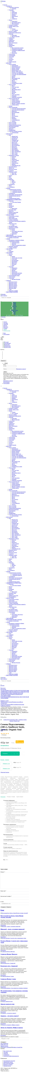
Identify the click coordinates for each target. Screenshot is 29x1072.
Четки (10, 204)
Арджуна (11, 59)
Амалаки (14, 8)
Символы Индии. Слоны (8, 979)
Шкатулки (14, 262)
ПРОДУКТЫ (9, 133)
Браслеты (11, 211)
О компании (6, 1054)
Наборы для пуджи (13, 212)
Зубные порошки (16, 101)
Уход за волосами (13, 107)
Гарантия (5, 1053)
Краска (13, 117)
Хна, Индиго (15, 116)
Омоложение (15, 65)
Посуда (10, 254)
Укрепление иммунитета (15, 32)
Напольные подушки (17, 273)
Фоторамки (14, 261)
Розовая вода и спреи (17, 83)
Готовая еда (12, 184)
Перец (13, 157)
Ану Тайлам (15, 30)
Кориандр (14, 159)
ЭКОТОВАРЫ (9, 235)
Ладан (10, 197)
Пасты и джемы (13, 31)
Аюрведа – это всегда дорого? (10, 1016)
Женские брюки (13, 287)
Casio (13, 225)
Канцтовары (12, 228)
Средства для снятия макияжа (19, 74)
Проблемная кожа (16, 66)
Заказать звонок (4, 1046)
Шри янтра (14, 208)
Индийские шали (13, 226)
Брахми (11, 44)
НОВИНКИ (12, 696)
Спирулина (11, 37)
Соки (13, 183)
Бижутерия (11, 217)
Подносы (14, 264)
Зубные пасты (15, 99)
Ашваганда (11, 40)
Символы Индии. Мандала (9, 954)
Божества (11, 200)
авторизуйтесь (5, 745)
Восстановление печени (17, 47)
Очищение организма (17, 49)
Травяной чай (15, 140)
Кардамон (14, 161)
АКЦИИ (7, 696)
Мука (10, 185)
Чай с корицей (15, 150)
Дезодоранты (12, 127)
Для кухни (11, 278)
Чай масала (14, 147)
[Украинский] (6, 345)
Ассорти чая (15, 141)
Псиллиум (14, 13)
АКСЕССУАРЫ (10, 214)
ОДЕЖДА (8, 280)
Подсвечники (15, 260)
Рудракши (11, 206)
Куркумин (14, 35)
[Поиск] (1, 301)
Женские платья (13, 283)
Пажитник (14, 12)
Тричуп (13, 121)
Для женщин (12, 55)
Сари (10, 289)
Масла (10, 20)
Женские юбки (12, 288)
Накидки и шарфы (13, 290)
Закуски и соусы (13, 169)
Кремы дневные (16, 68)
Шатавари (11, 41)
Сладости (11, 170)
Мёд (10, 176)
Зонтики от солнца (13, 227)
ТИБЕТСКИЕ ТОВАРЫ (11, 693)
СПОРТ (8, 238)
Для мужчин (12, 54)
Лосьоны (14, 92)
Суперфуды (12, 187)
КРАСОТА (8, 63)
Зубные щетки (15, 104)
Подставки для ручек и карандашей (17, 232)
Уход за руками (12, 122)
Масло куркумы (15, 36)
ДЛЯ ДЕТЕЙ (9, 249)
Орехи (10, 175)
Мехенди (11, 128)
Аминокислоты (15, 242)
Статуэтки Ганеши (16, 202)
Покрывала (14, 268)
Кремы (13, 90)
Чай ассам (14, 146)
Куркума (11, 34)
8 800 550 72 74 (4, 1044)
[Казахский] (6, 344)
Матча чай (14, 142)
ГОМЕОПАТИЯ (12, 691)
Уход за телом (12, 84)
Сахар (10, 178)
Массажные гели (16, 78)
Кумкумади (14, 21)
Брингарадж (15, 16)
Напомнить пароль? (21, 369)
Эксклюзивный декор (14, 275)
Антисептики (15, 132)
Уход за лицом (12, 64)
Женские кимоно (13, 285)
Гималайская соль (16, 165)
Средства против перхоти (18, 109)
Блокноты (14, 233)
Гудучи (10, 58)
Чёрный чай (15, 136)
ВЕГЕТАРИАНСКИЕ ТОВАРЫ (14, 236)
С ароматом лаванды (17, 192)
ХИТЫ (17, 696)
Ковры (13, 256)
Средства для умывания (17, 73)
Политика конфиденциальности (11, 1056)
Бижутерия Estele (13, 218)
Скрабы (14, 75)
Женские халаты (13, 284)
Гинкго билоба (12, 61)
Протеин (14, 243)
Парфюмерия (12, 130)
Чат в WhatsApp (4, 1043)
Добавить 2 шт (6, 763)
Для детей (11, 56)
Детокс (10, 46)
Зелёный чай (15, 137)
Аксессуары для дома (17, 257)
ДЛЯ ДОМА (9, 252)
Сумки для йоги (13, 247)
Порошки (11, 9)
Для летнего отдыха (14, 216)
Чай (10, 135)
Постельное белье (16, 274)
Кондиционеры (15, 112)
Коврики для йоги (13, 246)
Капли (10, 27)
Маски (13, 77)
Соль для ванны (15, 94)
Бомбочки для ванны (17, 97)
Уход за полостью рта (14, 98)
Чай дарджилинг (16, 145)
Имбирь (14, 15)
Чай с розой (14, 154)
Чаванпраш (11, 45)
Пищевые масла (13, 166)
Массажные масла (16, 89)
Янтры (10, 207)
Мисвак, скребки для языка (18, 103)
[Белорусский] (7, 347)
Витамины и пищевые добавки (16, 240)
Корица (13, 164)
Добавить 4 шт (6, 768)
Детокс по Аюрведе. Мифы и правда (12, 1027)
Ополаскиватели (16, 102)
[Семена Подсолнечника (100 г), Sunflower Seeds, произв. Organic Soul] (14, 721)
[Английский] (7, 343)
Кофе (13, 180)
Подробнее (3, 925)
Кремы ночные (15, 69)
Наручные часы (13, 223)
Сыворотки (14, 79)
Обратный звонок (5, 772)
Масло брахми (15, 23)
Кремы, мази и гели (14, 26)
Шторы (13, 270)
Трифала (11, 39)
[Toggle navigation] (1, 318)
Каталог (5, 4)
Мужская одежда (13, 281)
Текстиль (11, 266)
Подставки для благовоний (15, 194)
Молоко (14, 182)
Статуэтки (14, 259)
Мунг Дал (14, 174)
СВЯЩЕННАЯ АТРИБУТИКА (13, 199)
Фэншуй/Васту (12, 213)
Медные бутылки (16, 279)
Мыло (13, 85)
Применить (3, 360)
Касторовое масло (16, 22)
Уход (10, 250)
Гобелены (14, 269)
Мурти (10, 203)
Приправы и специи (14, 155)
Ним (13, 17)
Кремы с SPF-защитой (17, 71)
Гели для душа (15, 87)
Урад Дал (14, 173)
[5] (8, 733)
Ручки (13, 230)
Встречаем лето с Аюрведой (9, 966)
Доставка (5, 1052)
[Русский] (6, 342)
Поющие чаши (12, 209)
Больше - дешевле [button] (5, 759)
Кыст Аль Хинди (13, 42)
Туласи (10, 60)
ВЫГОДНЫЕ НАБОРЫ (12, 292)
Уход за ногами (12, 123)
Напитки (11, 179)
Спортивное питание (14, 241)
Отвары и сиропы (13, 25)
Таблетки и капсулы (14, 7)
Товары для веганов (14, 237)
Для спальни (12, 276)
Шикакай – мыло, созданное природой (12, 929)
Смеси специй (15, 160)
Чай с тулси (14, 152)
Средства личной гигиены (15, 131)
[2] (3, 733)
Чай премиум (15, 144)
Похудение (14, 52)
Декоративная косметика (15, 125)
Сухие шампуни (16, 120)
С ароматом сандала (16, 190)
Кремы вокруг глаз (16, 70)
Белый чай (14, 138)
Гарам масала (15, 163)
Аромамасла (12, 193)
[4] (6, 733)
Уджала (13, 28)
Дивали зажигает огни (7, 1004)
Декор (10, 255)
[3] (5, 733)
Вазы (13, 265)
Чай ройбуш (15, 149)
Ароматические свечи (14, 198)
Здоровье (11, 251)
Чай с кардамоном (16, 151)
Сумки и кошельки (13, 219)
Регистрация (6, 334)
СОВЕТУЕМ (22, 696)
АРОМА (8, 188)
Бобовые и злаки (13, 171)
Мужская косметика (14, 126)
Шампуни (14, 111)
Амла (13, 11)
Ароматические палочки (15, 189)
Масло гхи (11, 168)
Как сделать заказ (7, 1051)
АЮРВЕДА (9, 6)
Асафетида (14, 18)
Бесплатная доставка (3, 690)
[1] (1, 733)
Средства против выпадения (19, 108)
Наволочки (14, 271)
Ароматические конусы (14, 195)
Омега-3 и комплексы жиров (19, 245)
